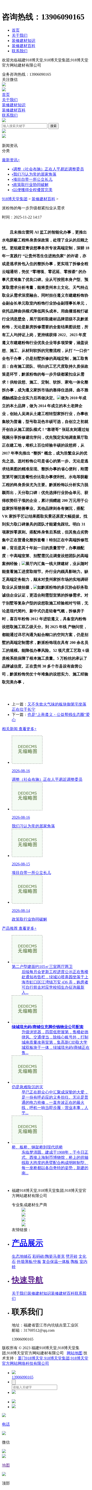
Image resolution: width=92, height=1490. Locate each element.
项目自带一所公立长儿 (32, 179)
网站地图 (74, 1353)
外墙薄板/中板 (29, 1261)
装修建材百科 (23, 46)
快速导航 (27, 1279)
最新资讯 (11, 160)
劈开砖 (72, 1256)
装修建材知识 (23, 40)
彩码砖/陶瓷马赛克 (48, 1256)
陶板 (75, 1261)
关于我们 (19, 35)
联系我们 (19, 51)
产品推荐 (19, 928)
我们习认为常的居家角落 (34, 174)
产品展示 (27, 1242)
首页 (16, 30)
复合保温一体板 (56, 1261)
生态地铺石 (21, 1256)
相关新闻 (19, 729)
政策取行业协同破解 (30, 184)
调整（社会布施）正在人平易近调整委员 (48, 169)
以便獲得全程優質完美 (32, 190)
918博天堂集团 (14, 199)
